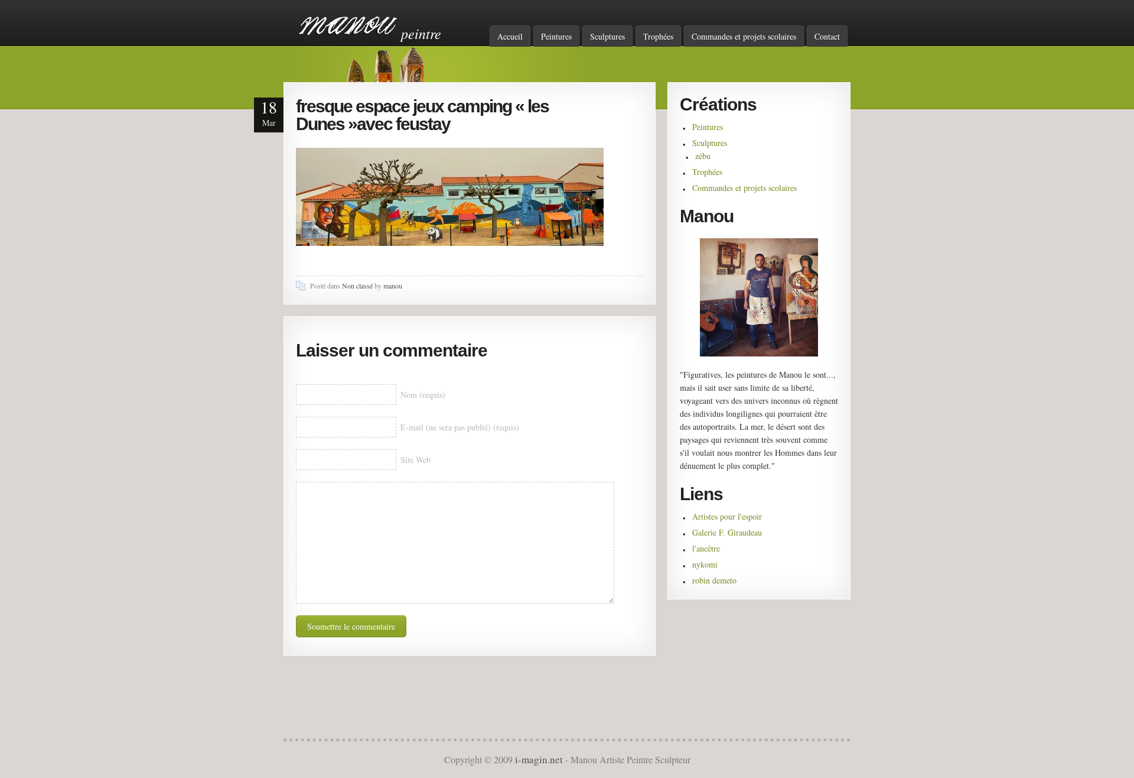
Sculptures (607, 36)
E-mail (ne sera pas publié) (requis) (459, 427)
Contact (827, 36)
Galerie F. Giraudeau (727, 532)
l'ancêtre (706, 548)
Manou (348, 25)
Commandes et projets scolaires (744, 36)
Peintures (556, 36)
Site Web (415, 459)
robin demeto (714, 580)
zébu (703, 155)
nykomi (705, 564)
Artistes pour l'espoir (727, 516)
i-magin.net (539, 759)
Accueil (510, 36)
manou (392, 285)
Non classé (357, 285)
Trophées (658, 36)
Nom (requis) (422, 394)
